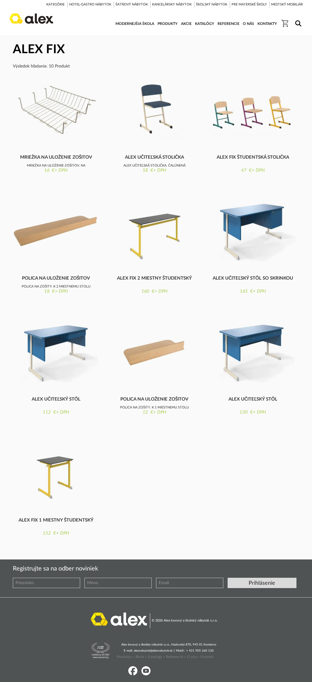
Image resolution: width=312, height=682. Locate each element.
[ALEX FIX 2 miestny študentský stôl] (154, 230)
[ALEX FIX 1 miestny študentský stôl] (56, 472)
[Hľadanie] (297, 19)
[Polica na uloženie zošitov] (56, 230)
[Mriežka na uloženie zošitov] (56, 109)
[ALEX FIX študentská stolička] (253, 109)
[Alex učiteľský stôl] (56, 351)
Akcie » (141, 657)
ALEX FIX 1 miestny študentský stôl (56, 520)
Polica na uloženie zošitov (56, 278)
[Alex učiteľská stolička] (154, 109)
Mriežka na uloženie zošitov (56, 157)
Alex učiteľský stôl (56, 399)
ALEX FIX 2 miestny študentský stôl (154, 278)
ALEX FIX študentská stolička (253, 157)
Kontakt (206, 657)
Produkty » (125, 657)
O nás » (193, 657)
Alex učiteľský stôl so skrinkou (253, 278)
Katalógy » (156, 657)
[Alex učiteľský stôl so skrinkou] (253, 230)
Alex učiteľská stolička (154, 157)
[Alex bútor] (118, 618)
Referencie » (176, 657)
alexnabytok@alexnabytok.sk (153, 650)
